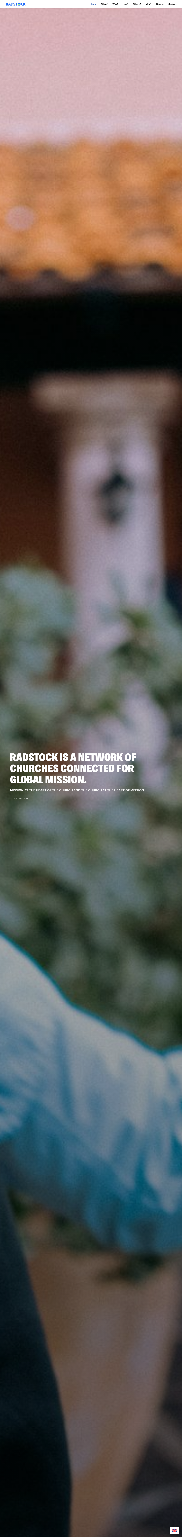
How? (125, 4)
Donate (160, 4)
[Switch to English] (174, 1530)
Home (93, 4)
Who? (148, 4)
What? (104, 4)
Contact (172, 4)
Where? (137, 4)
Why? (115, 4)
